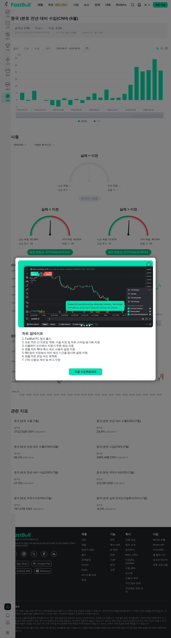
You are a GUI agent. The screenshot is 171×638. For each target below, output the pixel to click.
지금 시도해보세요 (85, 371)
